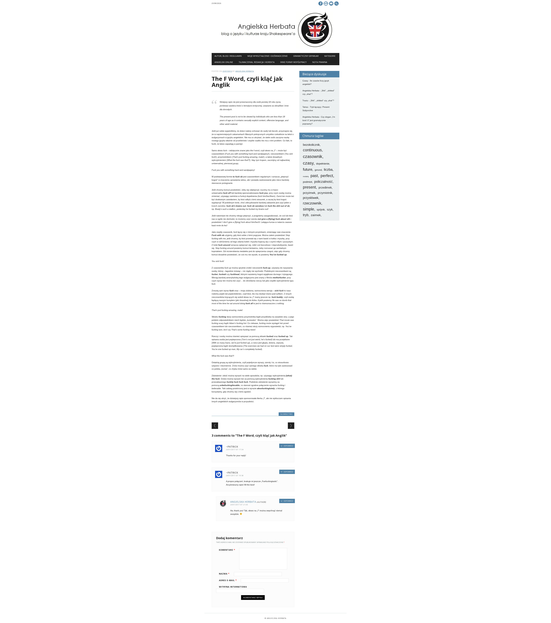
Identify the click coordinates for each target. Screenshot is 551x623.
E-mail (331, 4)
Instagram (326, 3)
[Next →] (291, 425)
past (314, 176)
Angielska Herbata (244, 71)
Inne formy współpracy (293, 62)
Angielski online (224, 62)
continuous (312, 150)
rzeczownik (312, 203)
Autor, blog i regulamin (228, 56)
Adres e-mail (228, 580)
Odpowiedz (288, 446)
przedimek (325, 187)
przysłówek (310, 198)
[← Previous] (215, 425)
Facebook (320, 3)
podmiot (307, 181)
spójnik (321, 209)
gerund (318, 170)
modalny (306, 176)
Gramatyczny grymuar (306, 56)
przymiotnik (325, 192)
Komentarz (227, 549)
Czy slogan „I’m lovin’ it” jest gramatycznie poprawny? (318, 120)
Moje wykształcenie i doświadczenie (267, 56)
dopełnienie (322, 163)
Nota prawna (319, 62)
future (307, 169)
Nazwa (224, 573)
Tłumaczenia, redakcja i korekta (256, 62)
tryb (306, 215)
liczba (328, 169)
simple (308, 209)
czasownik (312, 156)
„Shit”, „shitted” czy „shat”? (322, 100)
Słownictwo (286, 414)
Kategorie (329, 56)
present (309, 187)
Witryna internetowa (233, 586)
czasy (308, 163)
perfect (327, 175)
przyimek (309, 192)
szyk (330, 209)
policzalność (323, 181)
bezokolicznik (311, 144)
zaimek (316, 215)
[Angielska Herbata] (275, 47)
